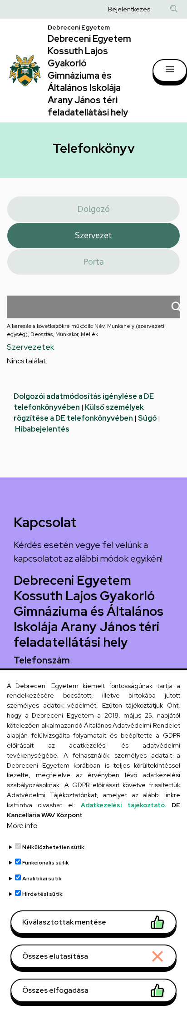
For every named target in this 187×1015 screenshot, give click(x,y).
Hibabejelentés (42, 429)
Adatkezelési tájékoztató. (123, 805)
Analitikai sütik (42, 878)
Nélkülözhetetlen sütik (53, 847)
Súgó (147, 418)
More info (22, 825)
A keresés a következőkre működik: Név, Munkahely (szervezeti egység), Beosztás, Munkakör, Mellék (85, 330)
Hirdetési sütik (42, 894)
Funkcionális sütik (45, 862)
